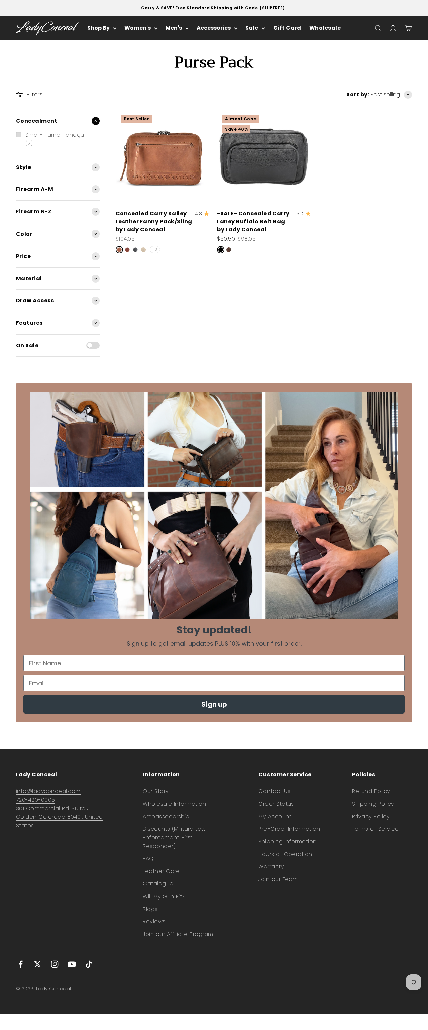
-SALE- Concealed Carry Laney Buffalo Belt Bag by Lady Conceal (253, 221)
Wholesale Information (174, 804)
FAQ (148, 858)
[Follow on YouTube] (71, 964)
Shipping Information (287, 841)
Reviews (154, 921)
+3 (155, 249)
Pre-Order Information (289, 829)
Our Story (155, 791)
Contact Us (274, 791)
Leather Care (161, 871)
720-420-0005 (35, 800)
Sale (251, 28)
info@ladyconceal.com (48, 791)
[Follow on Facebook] (20, 964)
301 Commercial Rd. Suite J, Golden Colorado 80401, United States (59, 817)
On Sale (27, 345)
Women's (137, 28)
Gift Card (287, 28)
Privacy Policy (370, 816)
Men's (174, 28)
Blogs (150, 909)
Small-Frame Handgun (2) (56, 139)
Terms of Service (375, 829)
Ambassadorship (166, 816)
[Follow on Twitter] (37, 964)
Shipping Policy (373, 804)
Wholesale (325, 28)
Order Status (276, 804)
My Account (274, 816)
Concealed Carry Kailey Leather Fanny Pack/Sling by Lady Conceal (154, 221)
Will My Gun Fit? (164, 896)
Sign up (214, 704)
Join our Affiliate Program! (179, 934)
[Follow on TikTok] (88, 964)
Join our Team (278, 879)
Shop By (98, 28)
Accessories (214, 28)
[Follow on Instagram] (54, 964)
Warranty (271, 866)
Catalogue (158, 883)
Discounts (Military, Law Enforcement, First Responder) (174, 837)
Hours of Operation (285, 854)
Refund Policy (371, 791)
